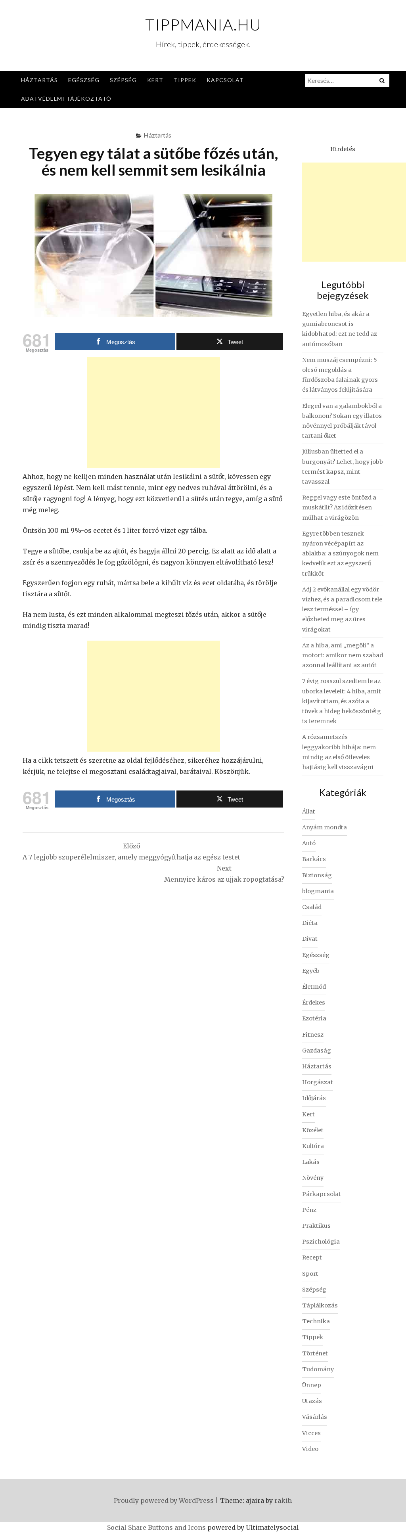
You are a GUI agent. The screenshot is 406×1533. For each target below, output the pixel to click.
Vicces (311, 1433)
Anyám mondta (324, 827)
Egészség (84, 80)
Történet (315, 1353)
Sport (310, 1273)
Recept (312, 1257)
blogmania (318, 891)
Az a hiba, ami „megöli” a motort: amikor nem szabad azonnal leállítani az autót (342, 655)
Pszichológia (321, 1241)
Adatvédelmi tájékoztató (66, 98)
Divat (310, 938)
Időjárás (314, 1098)
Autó (309, 843)
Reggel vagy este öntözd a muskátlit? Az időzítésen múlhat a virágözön (339, 507)
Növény (313, 1177)
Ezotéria (314, 1018)
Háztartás (39, 80)
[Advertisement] (153, 412)
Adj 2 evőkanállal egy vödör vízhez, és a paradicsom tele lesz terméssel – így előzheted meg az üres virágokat (342, 609)
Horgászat (317, 1082)
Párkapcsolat (321, 1194)
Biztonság (317, 875)
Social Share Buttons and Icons (156, 1527)
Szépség (123, 80)
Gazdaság (316, 1050)
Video (310, 1449)
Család (312, 907)
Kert (155, 80)
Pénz (309, 1209)
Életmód (314, 986)
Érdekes (313, 1002)
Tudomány (318, 1369)
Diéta (310, 922)
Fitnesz (313, 1034)
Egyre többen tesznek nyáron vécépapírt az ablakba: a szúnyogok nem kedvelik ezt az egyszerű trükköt (340, 553)
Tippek (185, 80)
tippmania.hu (203, 24)
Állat (308, 811)
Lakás (311, 1162)
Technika (316, 1321)
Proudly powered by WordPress (164, 1500)
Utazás (312, 1401)
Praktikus (316, 1225)
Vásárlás (314, 1416)
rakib (282, 1500)
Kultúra (313, 1146)
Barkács (314, 859)
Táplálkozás (320, 1305)
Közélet (313, 1130)
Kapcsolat (225, 80)
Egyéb (311, 970)
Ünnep (311, 1385)
